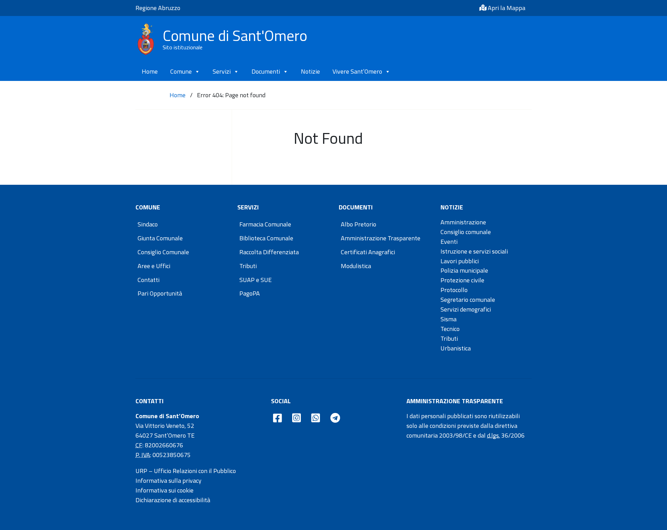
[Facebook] (277, 418)
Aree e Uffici (154, 266)
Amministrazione (463, 222)
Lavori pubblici (459, 261)
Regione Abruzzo (157, 8)
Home (150, 71)
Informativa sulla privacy (168, 480)
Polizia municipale (464, 270)
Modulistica (356, 266)
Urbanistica (455, 348)
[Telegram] (335, 418)
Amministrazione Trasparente (380, 238)
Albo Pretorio (358, 224)
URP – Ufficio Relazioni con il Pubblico (185, 470)
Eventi (449, 241)
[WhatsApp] (315, 418)
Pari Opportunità (160, 293)
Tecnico (450, 328)
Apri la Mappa (505, 8)
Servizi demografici (465, 309)
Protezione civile (462, 280)
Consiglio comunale (465, 232)
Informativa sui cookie (164, 490)
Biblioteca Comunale (266, 238)
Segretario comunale (467, 299)
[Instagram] (296, 418)
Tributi (248, 266)
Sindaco (148, 224)
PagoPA (249, 293)
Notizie (310, 71)
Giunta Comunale (160, 238)
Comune (181, 71)
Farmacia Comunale (265, 224)
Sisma (448, 319)
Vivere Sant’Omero (357, 71)
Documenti (266, 71)
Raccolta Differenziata (269, 252)
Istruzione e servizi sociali (474, 251)
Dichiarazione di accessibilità (172, 500)
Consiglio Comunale (163, 252)
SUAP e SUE (255, 279)
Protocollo (454, 290)
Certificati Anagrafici (368, 252)
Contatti (148, 279)
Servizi (222, 71)
